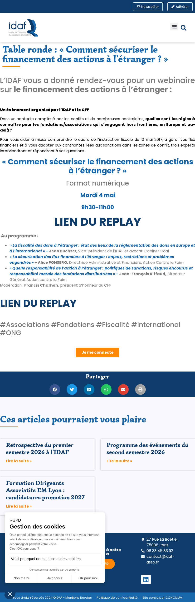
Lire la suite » (19, 461)
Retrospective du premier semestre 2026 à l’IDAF (39, 448)
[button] (174, 26)
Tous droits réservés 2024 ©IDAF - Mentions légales (52, 597)
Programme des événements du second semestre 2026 (147, 448)
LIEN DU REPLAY (97, 222)
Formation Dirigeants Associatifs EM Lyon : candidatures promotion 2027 (45, 490)
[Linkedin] (146, 579)
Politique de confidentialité (117, 597)
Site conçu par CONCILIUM (162, 597)
